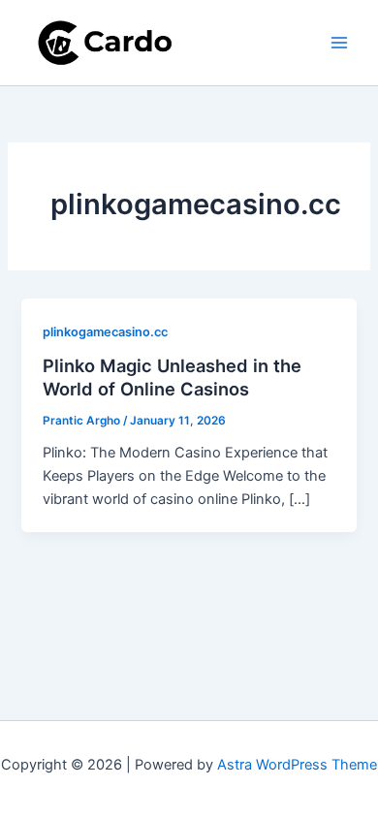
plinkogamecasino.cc (105, 332)
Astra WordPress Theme (297, 764)
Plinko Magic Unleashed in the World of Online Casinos (172, 377)
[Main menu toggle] (339, 42)
